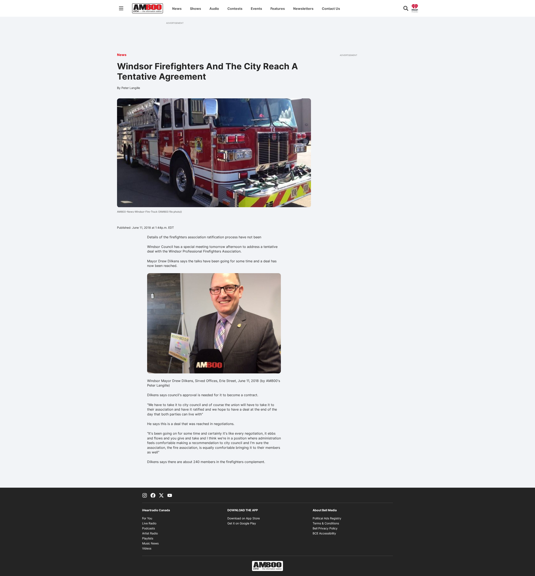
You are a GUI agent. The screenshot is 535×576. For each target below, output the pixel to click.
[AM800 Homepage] (147, 8)
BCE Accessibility (324, 533)
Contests (234, 8)
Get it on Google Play (241, 523)
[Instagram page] (144, 495)
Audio (214, 8)
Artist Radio (150, 533)
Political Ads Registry (327, 518)
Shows (195, 8)
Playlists (147, 538)
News (177, 8)
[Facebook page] (152, 495)
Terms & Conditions (326, 523)
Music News (150, 543)
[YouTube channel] (169, 495)
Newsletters (303, 8)
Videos (146, 548)
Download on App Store (243, 518)
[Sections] (121, 8)
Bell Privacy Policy (325, 528)
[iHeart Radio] (415, 8)
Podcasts (148, 528)
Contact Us (331, 8)
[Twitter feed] (161, 495)
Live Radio (149, 523)
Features (277, 8)
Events (256, 8)
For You (147, 518)
